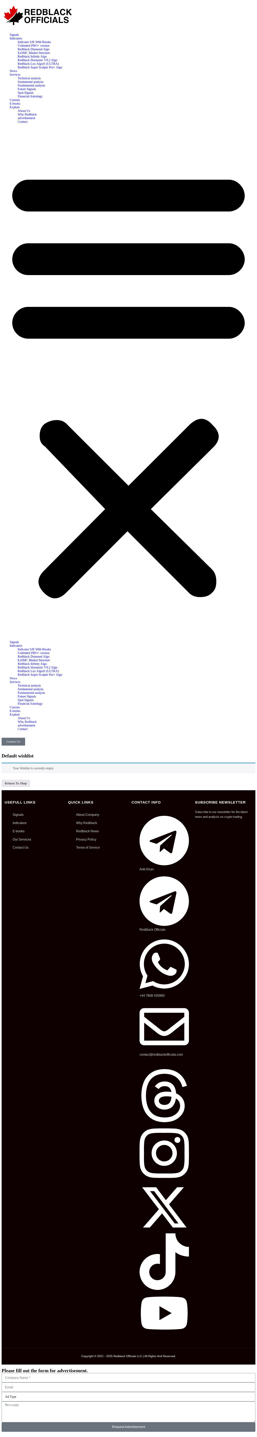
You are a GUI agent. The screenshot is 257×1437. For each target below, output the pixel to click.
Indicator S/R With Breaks (34, 42)
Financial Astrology (30, 96)
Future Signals (27, 89)
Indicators (16, 38)
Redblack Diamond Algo (33, 49)
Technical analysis (29, 78)
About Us (24, 110)
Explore (15, 107)
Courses (15, 100)
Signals (14, 34)
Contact (23, 121)
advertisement (26, 118)
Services (15, 74)
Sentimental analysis (30, 82)
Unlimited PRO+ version (33, 45)
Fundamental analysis (31, 85)
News (13, 71)
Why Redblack (27, 114)
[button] (128, 382)
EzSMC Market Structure (34, 53)
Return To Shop (16, 783)
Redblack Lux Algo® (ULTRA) (38, 63)
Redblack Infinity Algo (32, 56)
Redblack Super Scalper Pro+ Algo (40, 67)
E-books (15, 103)
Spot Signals (26, 92)
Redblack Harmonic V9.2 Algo (37, 60)
